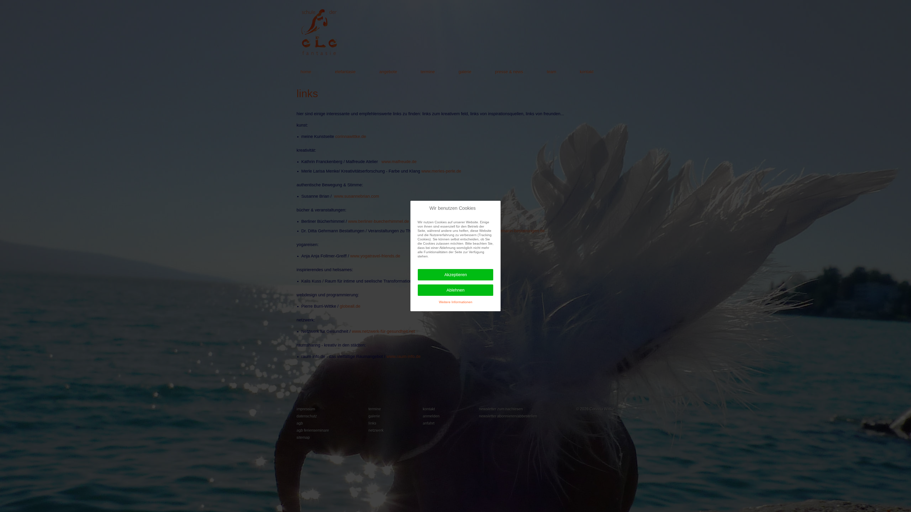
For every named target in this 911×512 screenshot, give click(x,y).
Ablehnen (455, 290)
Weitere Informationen (455, 302)
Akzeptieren (455, 274)
